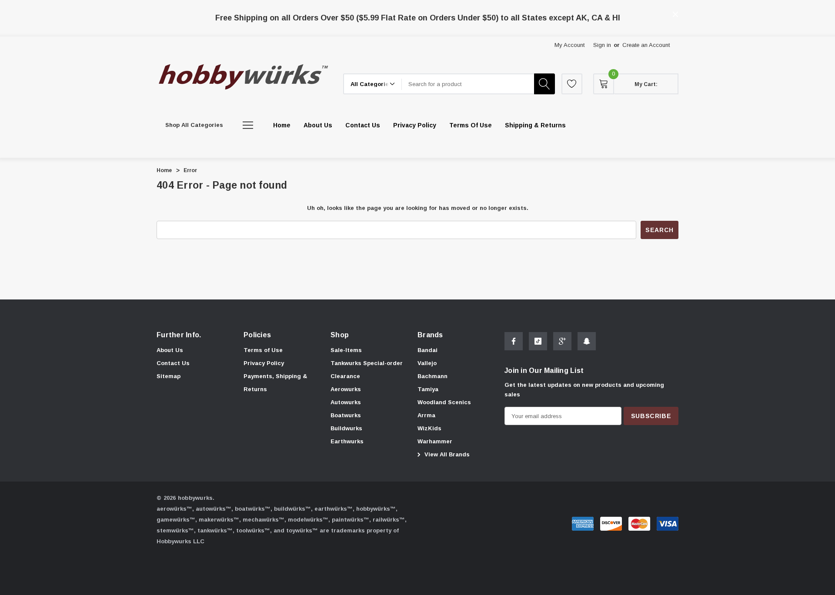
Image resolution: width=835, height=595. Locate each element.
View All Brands (446, 454)
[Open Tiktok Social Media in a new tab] (538, 341)
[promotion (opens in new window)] (417, 8)
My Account (569, 45)
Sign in (602, 45)
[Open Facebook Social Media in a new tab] (513, 341)
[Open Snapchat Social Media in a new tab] (587, 341)
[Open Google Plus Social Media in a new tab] (562, 341)
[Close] (675, 14)
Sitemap (168, 376)
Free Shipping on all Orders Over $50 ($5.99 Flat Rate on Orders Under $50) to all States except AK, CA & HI (417, 17)
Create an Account (646, 45)
